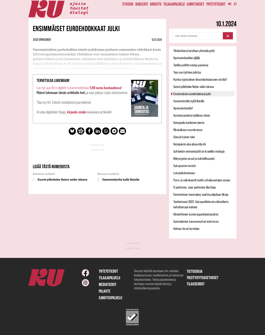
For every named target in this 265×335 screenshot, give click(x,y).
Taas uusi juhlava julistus (187, 72)
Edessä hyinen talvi (184, 137)
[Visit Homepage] (46, 9)
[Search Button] (228, 35)
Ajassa (78, 3)
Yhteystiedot (216, 4)
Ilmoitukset (195, 4)
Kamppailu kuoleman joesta (188, 123)
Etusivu (127, 4)
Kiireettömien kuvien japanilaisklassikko (195, 214)
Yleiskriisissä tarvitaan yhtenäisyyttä (194, 51)
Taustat (79, 7)
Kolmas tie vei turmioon (186, 229)
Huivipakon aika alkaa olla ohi (189, 144)
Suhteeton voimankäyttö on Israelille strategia (198, 151)
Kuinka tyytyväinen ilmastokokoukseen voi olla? (200, 79)
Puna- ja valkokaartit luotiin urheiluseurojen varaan (201, 180)
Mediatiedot (107, 284)
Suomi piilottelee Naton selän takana (193, 87)
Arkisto (155, 4)
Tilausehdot (196, 283)
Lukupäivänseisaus (184, 173)
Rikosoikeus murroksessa (187, 130)
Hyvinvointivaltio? (183, 108)
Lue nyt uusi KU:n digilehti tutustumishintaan (79, 88)
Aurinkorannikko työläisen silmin (191, 115)
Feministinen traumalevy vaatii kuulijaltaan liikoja (200, 194)
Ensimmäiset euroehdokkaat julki (192, 94)
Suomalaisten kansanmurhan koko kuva (195, 221)
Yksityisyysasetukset (202, 277)
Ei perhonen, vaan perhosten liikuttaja (194, 187)
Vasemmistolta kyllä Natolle (188, 101)
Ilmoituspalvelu (110, 297)
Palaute (104, 291)
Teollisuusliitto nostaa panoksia (190, 65)
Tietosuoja (194, 271)
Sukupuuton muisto (184, 166)
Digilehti (141, 4)
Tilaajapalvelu (174, 4)
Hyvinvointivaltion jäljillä (186, 58)
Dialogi (79, 12)
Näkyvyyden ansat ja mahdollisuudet (194, 158)
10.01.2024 (157, 40)
